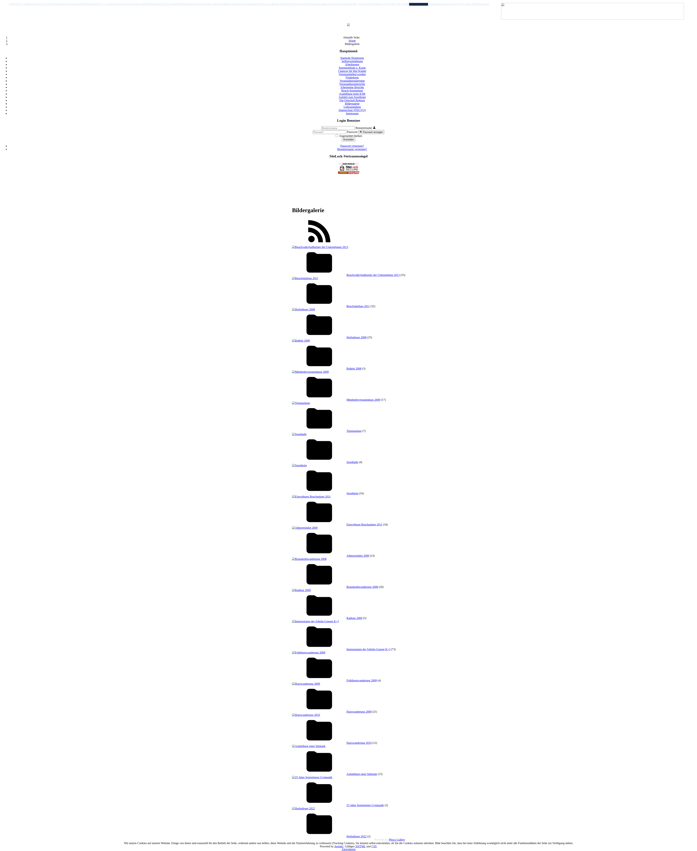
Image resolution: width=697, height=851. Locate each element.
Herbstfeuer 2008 (356, 337)
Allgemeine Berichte (278, 4)
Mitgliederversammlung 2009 (363, 399)
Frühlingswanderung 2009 (362, 680)
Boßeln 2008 (354, 368)
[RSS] (319, 243)
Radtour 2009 (354, 618)
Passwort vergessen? (352, 145)
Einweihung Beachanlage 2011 (364, 524)
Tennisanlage (354, 430)
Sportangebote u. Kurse (98, 4)
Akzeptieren (349, 849)
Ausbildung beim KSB (332, 4)
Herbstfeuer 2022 (356, 836)
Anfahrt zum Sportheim (362, 4)
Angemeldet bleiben (350, 135)
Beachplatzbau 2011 (358, 306)
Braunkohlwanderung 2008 (362, 586)
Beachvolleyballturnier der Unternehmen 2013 (373, 275)
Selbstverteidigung (51, 4)
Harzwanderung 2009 (359, 711)
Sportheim (352, 493)
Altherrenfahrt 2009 (358, 555)
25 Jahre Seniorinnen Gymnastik (365, 805)
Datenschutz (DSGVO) (461, 4)
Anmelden (348, 139)
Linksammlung (437, 4)
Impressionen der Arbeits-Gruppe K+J (368, 649)
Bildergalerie (418, 4)
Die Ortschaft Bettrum (393, 4)
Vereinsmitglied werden (164, 4)
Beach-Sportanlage (305, 4)
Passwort (352, 131)
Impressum (482, 4)
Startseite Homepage (23, 4)
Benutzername (364, 127)
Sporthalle (352, 462)
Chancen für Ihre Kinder (131, 4)
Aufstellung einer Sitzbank (362, 774)
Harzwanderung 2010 (359, 742)
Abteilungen (73, 4)
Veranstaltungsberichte (247, 4)
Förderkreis (189, 4)
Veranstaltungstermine (214, 4)
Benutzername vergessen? (352, 149)
